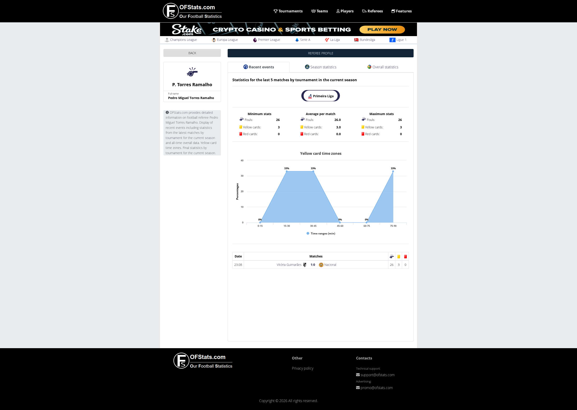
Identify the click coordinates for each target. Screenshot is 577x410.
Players (347, 11)
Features (403, 11)
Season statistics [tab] (322, 67)
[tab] (320, 95)
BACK (192, 53)
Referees (375, 11)
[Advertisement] (320, 309)
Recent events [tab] (261, 67)
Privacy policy (302, 368)
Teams (322, 11)
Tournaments (290, 11)
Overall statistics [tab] (385, 67)
